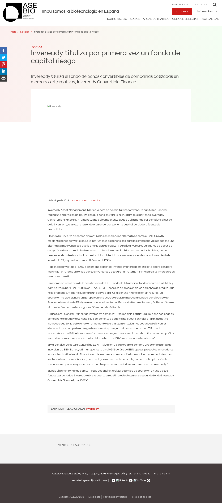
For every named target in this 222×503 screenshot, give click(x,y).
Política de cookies (141, 497)
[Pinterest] (3, 64)
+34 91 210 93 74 (161, 474)
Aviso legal (94, 497)
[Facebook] (3, 50)
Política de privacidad (115, 497)
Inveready (92, 408)
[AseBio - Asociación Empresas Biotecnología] (20, 12)
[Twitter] (3, 57)
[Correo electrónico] (3, 78)
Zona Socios (180, 4)
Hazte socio (182, 11)
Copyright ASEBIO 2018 (71, 497)
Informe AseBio (207, 11)
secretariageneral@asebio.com (89, 480)
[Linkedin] (3, 71)
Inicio (13, 32)
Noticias (24, 32)
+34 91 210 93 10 (141, 474)
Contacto (200, 4)
